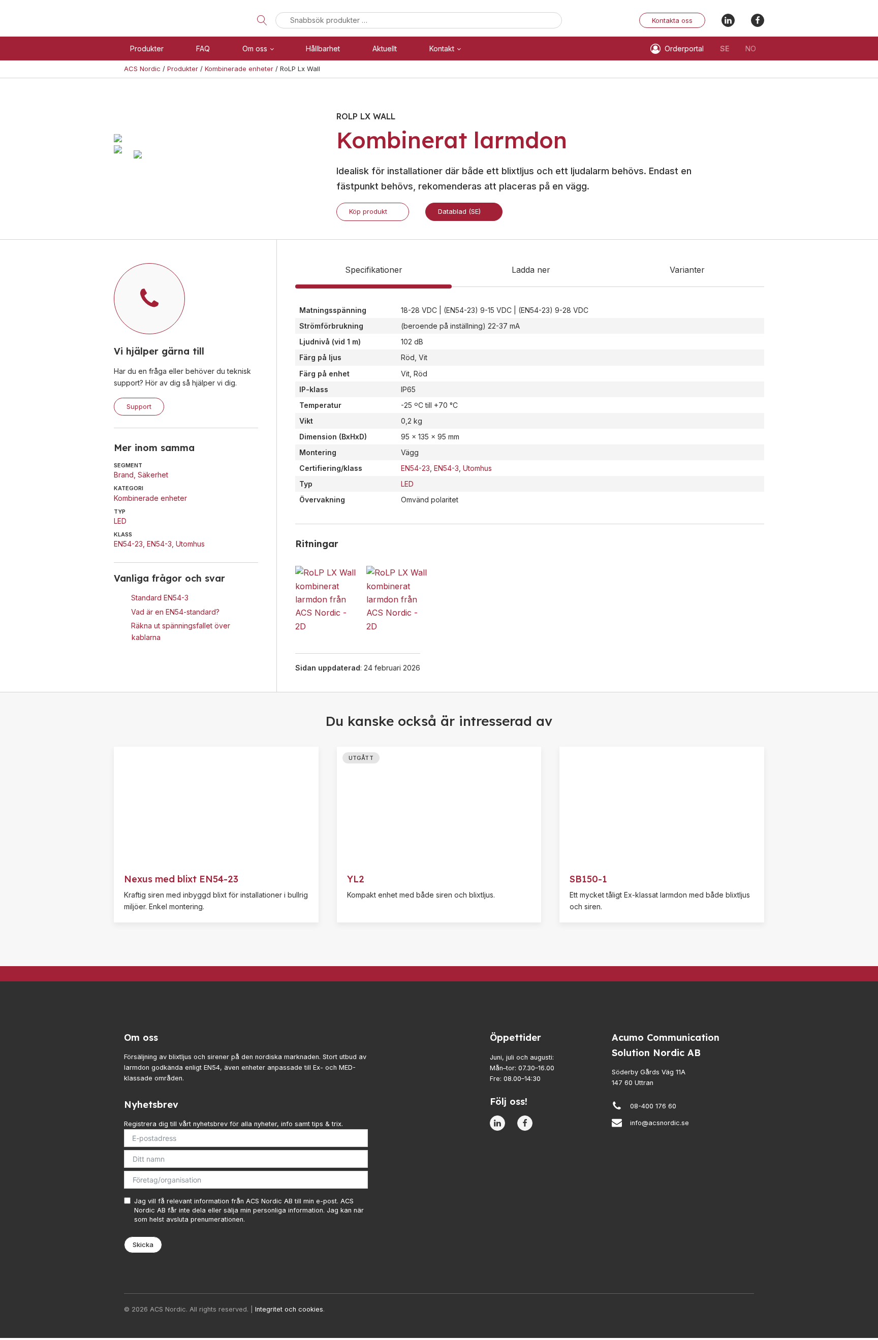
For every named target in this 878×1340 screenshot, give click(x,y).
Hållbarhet (323, 48)
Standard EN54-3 (160, 597)
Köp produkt (368, 211)
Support (139, 406)
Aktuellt (384, 48)
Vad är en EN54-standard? (175, 611)
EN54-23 (128, 543)
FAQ (203, 48)
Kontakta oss (672, 20)
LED (120, 521)
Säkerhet (153, 474)
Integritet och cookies (289, 1309)
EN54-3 (159, 543)
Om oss (254, 48)
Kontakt (441, 48)
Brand (124, 474)
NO (750, 48)
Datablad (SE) (459, 211)
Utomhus (190, 543)
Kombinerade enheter (150, 498)
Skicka (143, 1244)
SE (724, 48)
